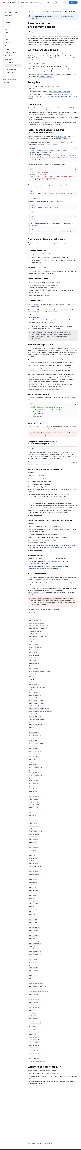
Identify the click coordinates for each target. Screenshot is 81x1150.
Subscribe (43, 7)
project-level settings (47, 452)
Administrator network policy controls (41, 464)
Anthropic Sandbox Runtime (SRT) (62, 108)
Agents (6, 32)
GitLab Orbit (21, 7)
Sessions (7, 39)
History (31, 32)
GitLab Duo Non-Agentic (9, 79)
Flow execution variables (46, 76)
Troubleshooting (9, 75)
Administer (36, 7)
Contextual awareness (11, 52)
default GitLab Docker (61, 94)
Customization (8, 42)
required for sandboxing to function (60, 91)
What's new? (50, 2)
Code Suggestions (10, 45)
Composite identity (10, 55)
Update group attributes (49, 561)
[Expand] (21, 22)
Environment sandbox (11, 65)
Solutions (56, 7)
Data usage (6, 82)
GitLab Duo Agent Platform (10, 12)
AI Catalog (7, 29)
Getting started (8, 15)
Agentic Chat (8, 25)
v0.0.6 (51, 58)
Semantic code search (11, 72)
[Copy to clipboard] (75, 148)
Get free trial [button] (73, 2)
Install (31, 7)
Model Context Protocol (11, 69)
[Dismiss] (76, 16)
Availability (7, 22)
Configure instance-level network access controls (57, 547)
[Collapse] (21, 12)
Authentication (8, 59)
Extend (27, 7)
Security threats (9, 62)
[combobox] (56, 2)
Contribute (50, 7)
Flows (6, 35)
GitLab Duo (13, 7)
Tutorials (7, 19)
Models (7, 49)
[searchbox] (30, 2)
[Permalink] (59, 49)
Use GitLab (6, 7)
